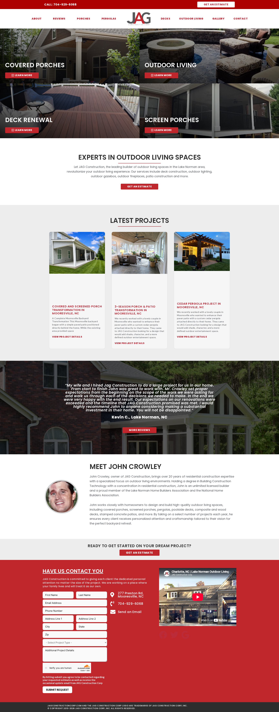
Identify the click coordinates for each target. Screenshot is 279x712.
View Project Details (67, 336)
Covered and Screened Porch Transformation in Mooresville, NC (77, 309)
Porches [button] (83, 18)
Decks (165, 18)
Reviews (59, 18)
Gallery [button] (218, 18)
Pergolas (109, 18)
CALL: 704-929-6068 (60, 4)
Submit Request (57, 689)
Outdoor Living (191, 18)
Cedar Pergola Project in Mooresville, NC (199, 305)
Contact (240, 18)
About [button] (37, 18)
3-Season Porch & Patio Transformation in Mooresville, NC (135, 309)
